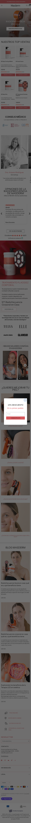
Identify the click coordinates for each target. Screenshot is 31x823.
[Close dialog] (25, 400)
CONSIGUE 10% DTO (15, 418)
